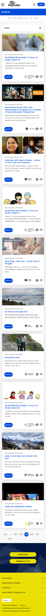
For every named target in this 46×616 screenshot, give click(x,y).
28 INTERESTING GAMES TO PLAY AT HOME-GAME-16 (21, 406)
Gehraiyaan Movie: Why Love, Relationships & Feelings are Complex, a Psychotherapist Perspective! (23, 109)
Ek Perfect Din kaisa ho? (16, 311)
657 (15, 534)
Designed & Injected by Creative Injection (16, 611)
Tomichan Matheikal (30, 374)
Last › (10, 538)
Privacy (22, 605)
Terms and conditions (9, 605)
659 (26, 534)
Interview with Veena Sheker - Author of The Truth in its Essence (23, 161)
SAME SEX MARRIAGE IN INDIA (18, 506)
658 (21, 534)
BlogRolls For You (23, 561)
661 (37, 534)
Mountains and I (12, 357)
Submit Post (23, 554)
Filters (7, 28)
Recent (36, 18)
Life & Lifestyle (9, 55)
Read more (8, 77)
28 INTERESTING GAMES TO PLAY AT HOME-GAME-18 (21, 58)
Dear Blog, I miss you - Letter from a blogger (22, 262)
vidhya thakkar (30, 179)
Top (31, 18)
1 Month (20, 18)
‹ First (5, 534)
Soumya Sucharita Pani (31, 524)
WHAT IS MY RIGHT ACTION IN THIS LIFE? (21, 457)
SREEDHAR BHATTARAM (31, 475)
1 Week (14, 18)
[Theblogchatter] (14, 4)
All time (25, 18)
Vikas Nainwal (30, 326)
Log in (41, 4)
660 (31, 534)
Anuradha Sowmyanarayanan (31, 77)
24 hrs (9, 18)
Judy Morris (32, 128)
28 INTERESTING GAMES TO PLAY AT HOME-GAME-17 (21, 211)
